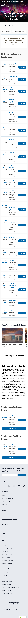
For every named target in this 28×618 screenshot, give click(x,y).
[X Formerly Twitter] (9, 486)
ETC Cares (4, 504)
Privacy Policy (5, 546)
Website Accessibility (7, 554)
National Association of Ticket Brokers (11, 522)
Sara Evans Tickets (6, 584)
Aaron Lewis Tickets (7, 581)
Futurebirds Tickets (6, 590)
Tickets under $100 (19, 31)
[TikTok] (23, 486)
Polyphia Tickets (6, 575)
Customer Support (6, 537)
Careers (4, 510)
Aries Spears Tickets (7, 593)
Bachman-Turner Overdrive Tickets (10, 587)
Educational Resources (7, 560)
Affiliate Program (6, 513)
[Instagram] (14, 486)
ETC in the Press (6, 525)
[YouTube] (18, 486)
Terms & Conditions (6, 543)
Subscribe (22, 475)
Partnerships (5, 516)
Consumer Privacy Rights (8, 549)
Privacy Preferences (7, 563)
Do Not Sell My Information (8, 551)
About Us (4, 495)
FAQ (3, 540)
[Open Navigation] (25, 5)
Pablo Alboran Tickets (7, 578)
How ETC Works (6, 557)
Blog (3, 507)
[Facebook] (4, 486)
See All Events (14, 428)
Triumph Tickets (6, 572)
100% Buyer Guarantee (7, 498)
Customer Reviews (6, 501)
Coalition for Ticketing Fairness (9, 519)
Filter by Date (6, 31)
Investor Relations (6, 527)
